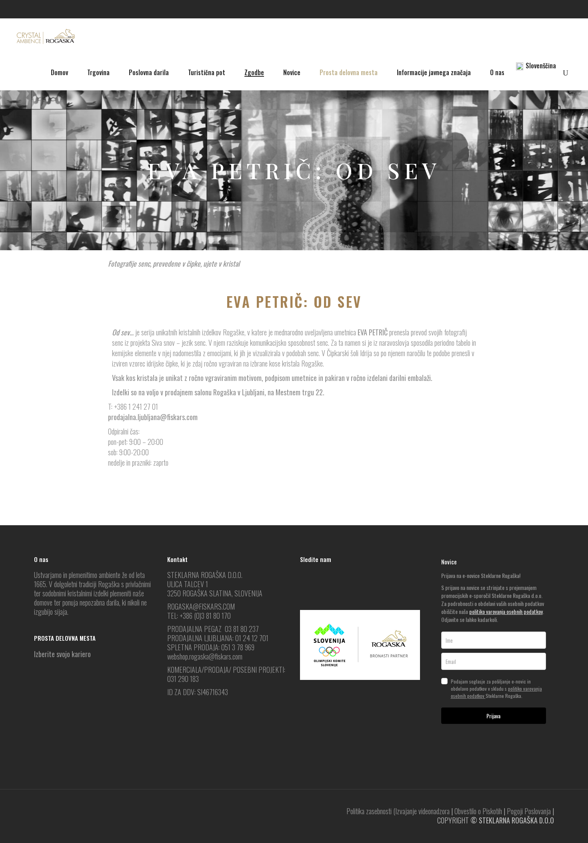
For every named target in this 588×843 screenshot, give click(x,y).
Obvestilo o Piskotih (478, 811)
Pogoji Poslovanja (529, 811)
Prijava (493, 715)
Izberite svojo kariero (62, 654)
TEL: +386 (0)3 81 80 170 (199, 615)
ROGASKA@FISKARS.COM (201, 606)
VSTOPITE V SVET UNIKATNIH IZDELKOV (294, 492)
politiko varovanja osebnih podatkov (506, 611)
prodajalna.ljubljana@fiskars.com (153, 417)
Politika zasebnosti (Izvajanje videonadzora (398, 811)
